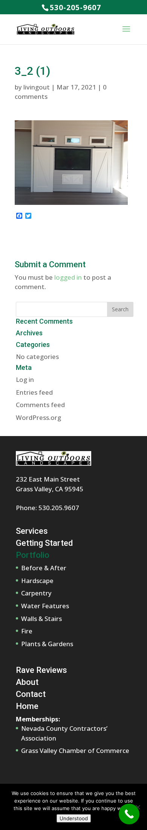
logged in (68, 277)
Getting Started (44, 543)
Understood (74, 818)
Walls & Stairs (41, 618)
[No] (137, 807)
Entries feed (34, 392)
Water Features (45, 605)
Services (32, 531)
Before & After (43, 567)
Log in (25, 379)
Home (27, 706)
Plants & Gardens (47, 643)
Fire (26, 631)
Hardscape (37, 580)
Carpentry (36, 593)
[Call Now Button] (129, 814)
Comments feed (40, 404)
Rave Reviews (41, 670)
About (27, 682)
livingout (36, 87)
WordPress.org (38, 417)
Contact (31, 694)
